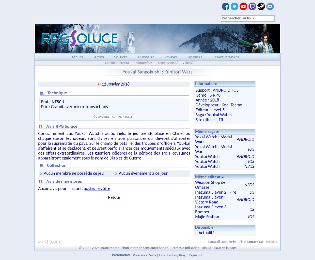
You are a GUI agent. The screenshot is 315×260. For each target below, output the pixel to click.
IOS (235, 90)
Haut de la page (225, 248)
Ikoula (206, 248)
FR (221, 120)
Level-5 (218, 110)
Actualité (207, 233)
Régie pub (196, 255)
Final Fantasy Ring (172, 255)
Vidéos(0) (189, 63)
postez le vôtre (97, 189)
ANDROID (221, 90)
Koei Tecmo (232, 105)
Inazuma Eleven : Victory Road (210, 200)
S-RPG (215, 95)
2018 (214, 100)
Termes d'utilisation (185, 248)
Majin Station (207, 217)
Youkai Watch (219, 115)
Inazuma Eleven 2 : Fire (215, 192)
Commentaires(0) (117, 63)
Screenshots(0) (168, 63)
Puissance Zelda (144, 255)
